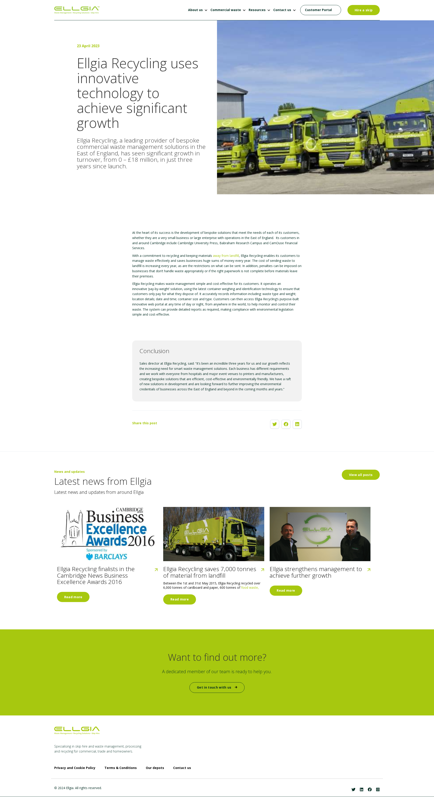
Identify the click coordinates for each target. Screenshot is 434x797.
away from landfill (226, 255)
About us (195, 10)
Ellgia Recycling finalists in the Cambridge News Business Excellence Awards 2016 (96, 575)
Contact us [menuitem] (182, 767)
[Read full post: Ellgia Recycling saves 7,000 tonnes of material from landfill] (213, 534)
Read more (73, 597)
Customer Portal (318, 10)
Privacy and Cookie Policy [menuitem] (74, 767)
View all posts (361, 475)
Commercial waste (225, 10)
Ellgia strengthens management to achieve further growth (316, 572)
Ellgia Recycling (97, 140)
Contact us (282, 10)
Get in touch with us (214, 687)
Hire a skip (364, 10)
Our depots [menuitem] (155, 767)
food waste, (250, 587)
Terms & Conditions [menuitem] (120, 767)
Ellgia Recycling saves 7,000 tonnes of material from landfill (209, 572)
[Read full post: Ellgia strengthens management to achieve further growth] (320, 534)
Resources (257, 10)
